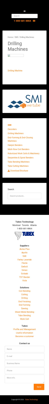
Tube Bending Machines (19, 162)
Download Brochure (19, 170)
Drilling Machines (16, 133)
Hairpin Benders (15, 145)
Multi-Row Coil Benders (18, 149)
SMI (16, 37)
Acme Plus (25, 249)
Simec (24, 270)
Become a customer (24, 336)
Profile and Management (24, 329)
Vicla (24, 280)
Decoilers (12, 129)
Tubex (24, 4)
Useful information (24, 333)
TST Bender (24, 277)
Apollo (24, 252)
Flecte (24, 263)
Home (10, 37)
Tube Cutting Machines (18, 166)
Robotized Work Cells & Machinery (23, 153)
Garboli (24, 266)
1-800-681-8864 (22, 20)
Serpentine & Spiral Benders (20, 157)
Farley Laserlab (25, 259)
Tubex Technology (31, 399)
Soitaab (24, 273)
